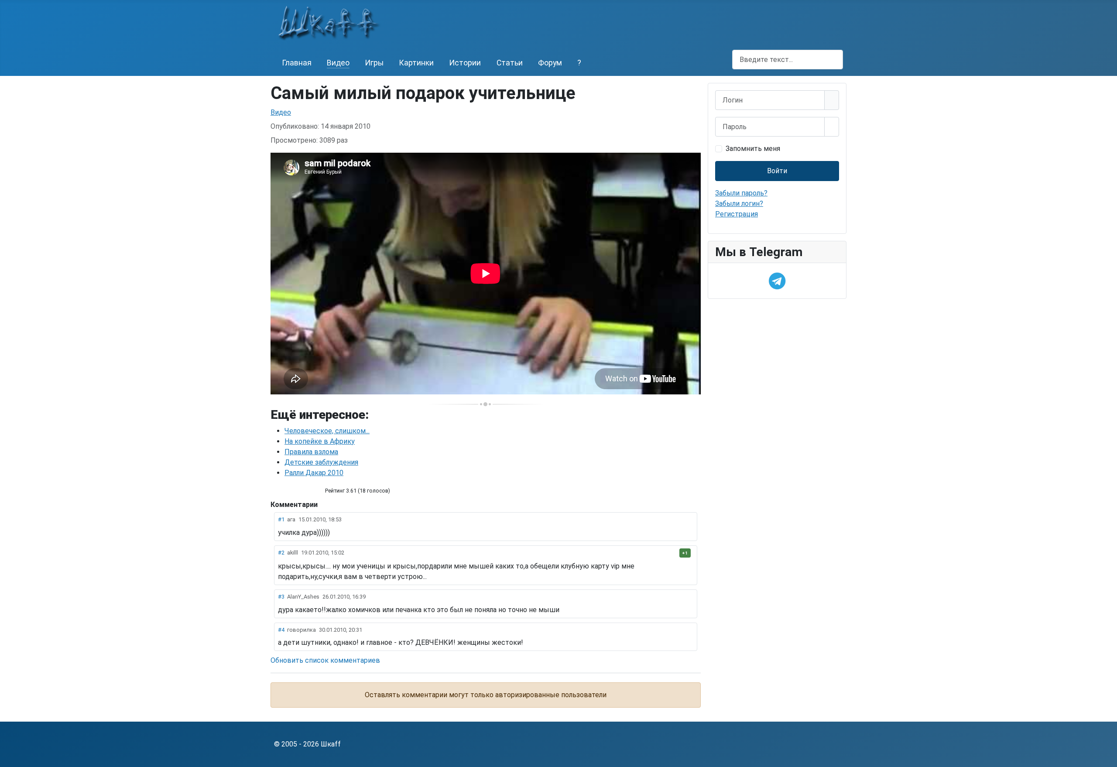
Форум (550, 62)
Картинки (416, 62)
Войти (777, 171)
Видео (338, 62)
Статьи (510, 62)
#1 (281, 519)
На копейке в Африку (319, 441)
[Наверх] (1106, 756)
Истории (465, 62)
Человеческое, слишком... (327, 431)
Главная (297, 62)
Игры (374, 62)
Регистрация (736, 214)
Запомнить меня (753, 148)
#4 (281, 630)
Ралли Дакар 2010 (313, 473)
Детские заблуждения (321, 462)
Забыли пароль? (741, 193)
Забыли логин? (739, 203)
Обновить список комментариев (325, 660)
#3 (281, 596)
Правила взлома (311, 452)
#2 (281, 552)
